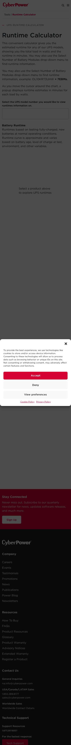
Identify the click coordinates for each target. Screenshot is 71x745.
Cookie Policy (27, 401)
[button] (66, 343)
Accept (35, 375)
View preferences (35, 394)
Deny (35, 385)
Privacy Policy (43, 401)
